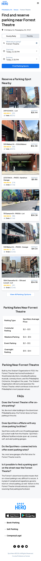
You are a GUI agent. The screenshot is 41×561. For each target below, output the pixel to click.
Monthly (30, 36)
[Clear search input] (37, 43)
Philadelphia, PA (7, 10)
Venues (16, 10)
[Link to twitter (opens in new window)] (22, 547)
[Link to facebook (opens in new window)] (14, 547)
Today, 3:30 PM (12, 59)
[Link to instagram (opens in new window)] (18, 547)
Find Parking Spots (20, 66)
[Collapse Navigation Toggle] (38, 3)
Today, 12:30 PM (12, 52)
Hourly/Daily (11, 36)
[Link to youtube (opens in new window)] (26, 547)
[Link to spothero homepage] (20, 506)
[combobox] (20, 43)
